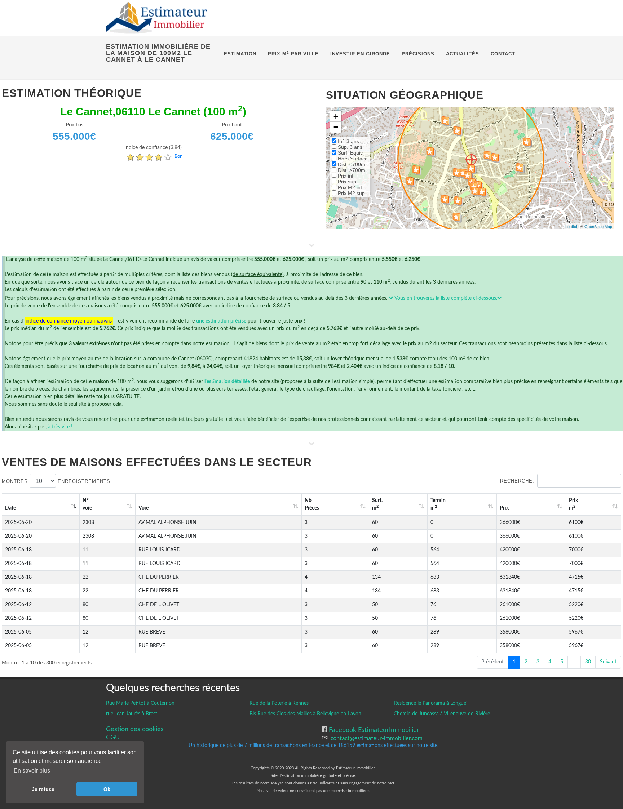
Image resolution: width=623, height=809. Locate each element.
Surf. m (377, 504)
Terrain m (438, 504)
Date (10, 508)
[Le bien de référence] (471, 159)
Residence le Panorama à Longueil (431, 703)
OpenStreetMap (598, 226)
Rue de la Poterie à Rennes (279, 703)
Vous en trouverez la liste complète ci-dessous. (445, 298)
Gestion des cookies (135, 729)
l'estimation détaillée (227, 381)
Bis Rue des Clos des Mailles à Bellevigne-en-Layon (305, 713)
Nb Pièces (312, 504)
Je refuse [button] (43, 789)
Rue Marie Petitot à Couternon (140, 703)
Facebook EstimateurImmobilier (373, 730)
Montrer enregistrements (56, 481)
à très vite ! (60, 427)
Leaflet (571, 226)
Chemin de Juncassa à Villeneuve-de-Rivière (442, 713)
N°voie (87, 504)
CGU (113, 737)
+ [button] (335, 116)
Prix (504, 508)
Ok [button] (106, 789)
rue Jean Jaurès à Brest (131, 713)
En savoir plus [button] (32, 771)
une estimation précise (221, 321)
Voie (143, 508)
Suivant (608, 661)
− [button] (335, 127)
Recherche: (517, 481)
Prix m (573, 504)
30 (588, 661)
